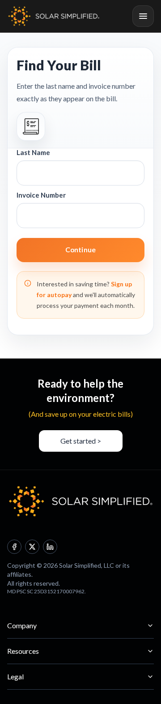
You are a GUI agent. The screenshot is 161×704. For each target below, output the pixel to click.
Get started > (80, 440)
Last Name (33, 152)
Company (22, 625)
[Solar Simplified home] (53, 16)
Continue (80, 250)
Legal (15, 676)
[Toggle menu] (143, 16)
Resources (23, 651)
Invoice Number (41, 195)
